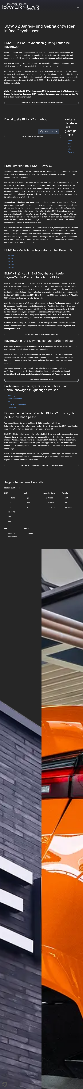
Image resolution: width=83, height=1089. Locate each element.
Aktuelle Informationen (17, 404)
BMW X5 (11, 267)
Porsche (71, 152)
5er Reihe (11, 498)
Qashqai (30, 533)
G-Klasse (49, 498)
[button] (5, 1084)
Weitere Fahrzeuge (50, 131)
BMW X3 (11, 261)
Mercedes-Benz (49, 493)
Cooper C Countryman (12, 534)
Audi (25, 493)
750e (9, 521)
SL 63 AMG (50, 507)
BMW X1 (11, 255)
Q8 (28, 498)
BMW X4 (11, 264)
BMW (70, 140)
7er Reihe (11, 512)
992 (66, 502)
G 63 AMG (50, 502)
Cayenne (68, 507)
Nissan (26, 528)
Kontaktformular (14, 407)
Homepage (12, 395)
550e (9, 507)
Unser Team (12, 401)
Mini (69, 149)
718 (66, 498)
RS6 (28, 502)
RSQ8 (29, 507)
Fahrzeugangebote (15, 398)
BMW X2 (11, 258)
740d (9, 516)
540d (9, 502)
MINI (6, 528)
